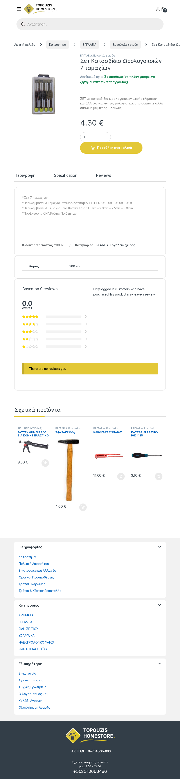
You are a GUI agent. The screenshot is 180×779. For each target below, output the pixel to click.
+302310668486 (90, 771)
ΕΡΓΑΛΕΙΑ (89, 44)
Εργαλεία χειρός (125, 44)
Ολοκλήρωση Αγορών (34, 707)
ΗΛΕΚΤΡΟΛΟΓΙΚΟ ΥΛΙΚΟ (36, 642)
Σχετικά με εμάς (31, 680)
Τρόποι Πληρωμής (32, 584)
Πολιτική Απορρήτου (34, 564)
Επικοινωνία (27, 673)
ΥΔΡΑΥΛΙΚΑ (26, 635)
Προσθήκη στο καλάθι (114, 148)
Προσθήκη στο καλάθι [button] (41, 463)
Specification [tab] (65, 175)
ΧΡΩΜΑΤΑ (26, 615)
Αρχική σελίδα (25, 44)
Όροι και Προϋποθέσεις (36, 577)
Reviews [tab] (103, 175)
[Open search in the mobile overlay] (90, 24)
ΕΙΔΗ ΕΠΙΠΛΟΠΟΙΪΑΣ (29, 428)
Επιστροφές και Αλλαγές (37, 570)
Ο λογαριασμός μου (33, 694)
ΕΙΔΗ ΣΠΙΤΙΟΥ (28, 629)
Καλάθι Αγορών (30, 700)
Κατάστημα (57, 44)
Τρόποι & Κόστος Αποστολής (40, 591)
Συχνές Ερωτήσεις (32, 687)
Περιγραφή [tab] (24, 175)
